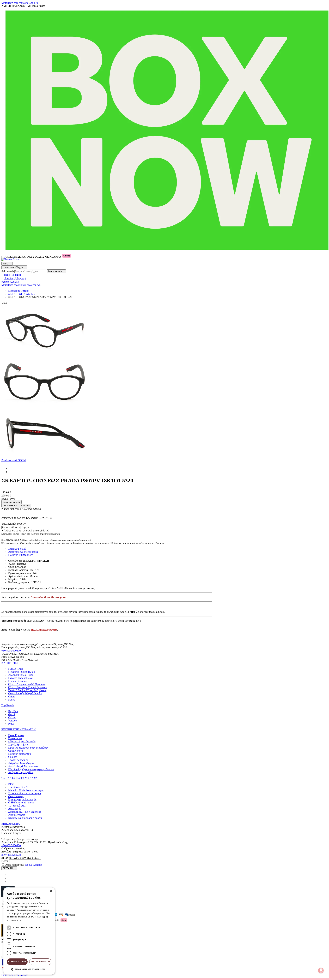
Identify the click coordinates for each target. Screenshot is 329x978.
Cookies (12, 756)
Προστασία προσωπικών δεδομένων (28, 747)
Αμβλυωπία (14, 808)
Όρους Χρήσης (33, 864)
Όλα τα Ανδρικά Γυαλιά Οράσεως (26, 684)
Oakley (12, 717)
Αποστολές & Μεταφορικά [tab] (23, 551)
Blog (11, 784)
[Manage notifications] (321, 970)
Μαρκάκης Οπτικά (18, 290)
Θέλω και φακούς (11, 502)
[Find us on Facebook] (9, 874)
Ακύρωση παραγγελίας (20, 772)
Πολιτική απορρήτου (19, 753)
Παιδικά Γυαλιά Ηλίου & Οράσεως (27, 690)
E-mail (5, 861)
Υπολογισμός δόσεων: (13, 523)
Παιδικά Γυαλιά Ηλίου (20, 678)
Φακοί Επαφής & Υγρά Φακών (25, 693)
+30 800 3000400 (11, 650)
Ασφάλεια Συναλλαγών (21, 763)
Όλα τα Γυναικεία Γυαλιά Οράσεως (27, 687)
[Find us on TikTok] (9, 881)
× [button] (51, 891)
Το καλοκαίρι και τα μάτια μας (24, 793)
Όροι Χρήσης (15, 750)
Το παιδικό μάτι (16, 805)
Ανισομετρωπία (16, 814)
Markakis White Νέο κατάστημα (26, 790)
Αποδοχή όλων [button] (17, 961)
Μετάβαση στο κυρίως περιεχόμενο (20, 284)
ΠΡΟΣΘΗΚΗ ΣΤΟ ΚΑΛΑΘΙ (16, 505)
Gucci (11, 714)
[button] (6, 460)
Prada (11, 723)
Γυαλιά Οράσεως (17, 681)
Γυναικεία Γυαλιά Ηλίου (21, 671)
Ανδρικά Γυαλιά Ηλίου (20, 674)
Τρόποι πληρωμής (18, 759)
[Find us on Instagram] (9, 878)
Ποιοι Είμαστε (16, 735)
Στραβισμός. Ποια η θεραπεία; (24, 811)
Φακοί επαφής (16, 796)
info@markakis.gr (11, 854)
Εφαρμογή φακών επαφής (22, 799)
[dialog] (29, 931)
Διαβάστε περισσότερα (33, 920)
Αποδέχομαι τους (23, 864)
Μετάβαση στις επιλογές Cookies (19, 2)
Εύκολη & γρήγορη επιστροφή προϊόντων (31, 769)
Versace (12, 720)
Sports (11, 699)
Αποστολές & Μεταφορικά (23, 766)
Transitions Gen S (18, 787)
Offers (11, 696)
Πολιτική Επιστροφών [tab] (20, 554)
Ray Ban (13, 711)
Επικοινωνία (15, 738)
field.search (7, 271)
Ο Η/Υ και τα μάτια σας (21, 802)
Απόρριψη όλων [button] (40, 961)
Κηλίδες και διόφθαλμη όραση (25, 817)
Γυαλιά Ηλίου (15, 668)
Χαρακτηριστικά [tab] (17, 548)
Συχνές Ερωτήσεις (18, 744)
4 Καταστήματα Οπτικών (21, 741)
